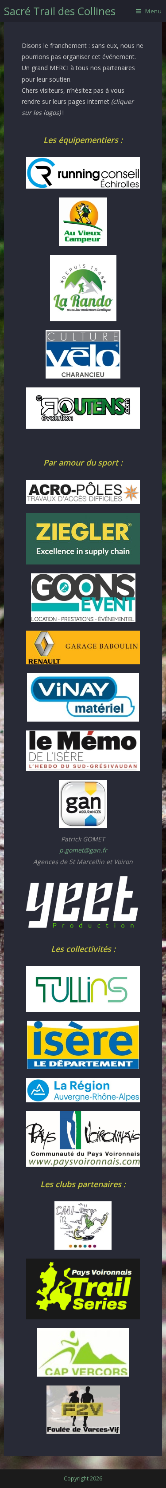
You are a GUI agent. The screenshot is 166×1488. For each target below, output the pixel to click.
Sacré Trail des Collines (60, 11)
